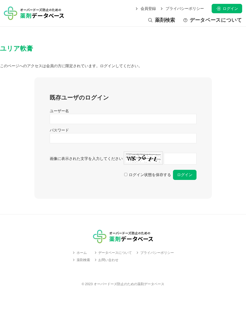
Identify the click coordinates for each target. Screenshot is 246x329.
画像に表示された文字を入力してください (86, 159)
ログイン (230, 9)
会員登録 (148, 9)
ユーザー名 (59, 111)
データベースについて (216, 20)
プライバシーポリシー (185, 9)
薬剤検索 (165, 20)
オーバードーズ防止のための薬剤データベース (129, 284)
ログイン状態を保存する (150, 175)
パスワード (59, 130)
